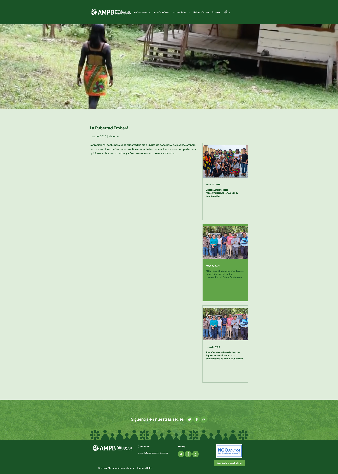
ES (226, 12)
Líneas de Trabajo (180, 12)
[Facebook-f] (196, 419)
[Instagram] (204, 419)
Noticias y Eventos (201, 12)
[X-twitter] (181, 454)
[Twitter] (189, 419)
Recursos (216, 12)
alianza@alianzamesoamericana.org (153, 453)
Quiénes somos (140, 12)
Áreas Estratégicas (161, 12)
